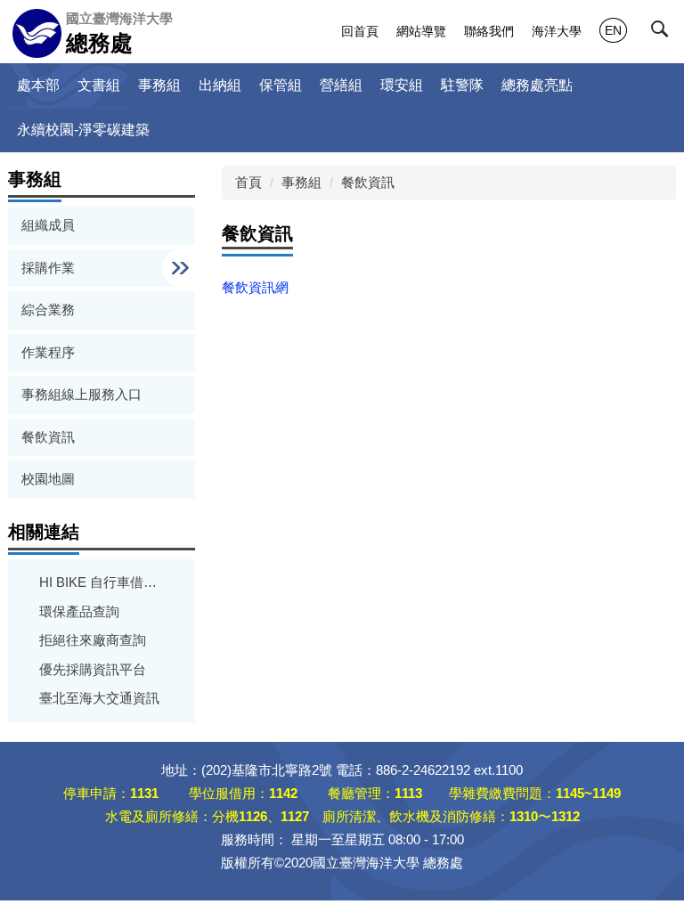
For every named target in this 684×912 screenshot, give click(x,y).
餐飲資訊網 (255, 287)
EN (613, 30)
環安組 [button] (401, 85)
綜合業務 (48, 309)
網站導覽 (421, 31)
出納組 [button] (220, 85)
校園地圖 (48, 478)
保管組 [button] (280, 85)
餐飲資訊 (48, 436)
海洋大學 (557, 31)
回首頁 (360, 31)
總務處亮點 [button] (537, 85)
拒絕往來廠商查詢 (92, 639)
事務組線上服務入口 (81, 394)
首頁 (248, 182)
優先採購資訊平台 (92, 669)
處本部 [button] (38, 85)
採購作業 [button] (49, 267)
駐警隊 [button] (462, 85)
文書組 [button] (98, 85)
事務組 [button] (159, 85)
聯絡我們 (489, 31)
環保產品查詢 (79, 611)
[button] (663, 32)
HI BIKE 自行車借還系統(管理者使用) (101, 582)
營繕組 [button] (341, 85)
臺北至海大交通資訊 (99, 697)
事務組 (301, 182)
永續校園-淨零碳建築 (83, 129)
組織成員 (48, 224)
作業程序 (48, 352)
